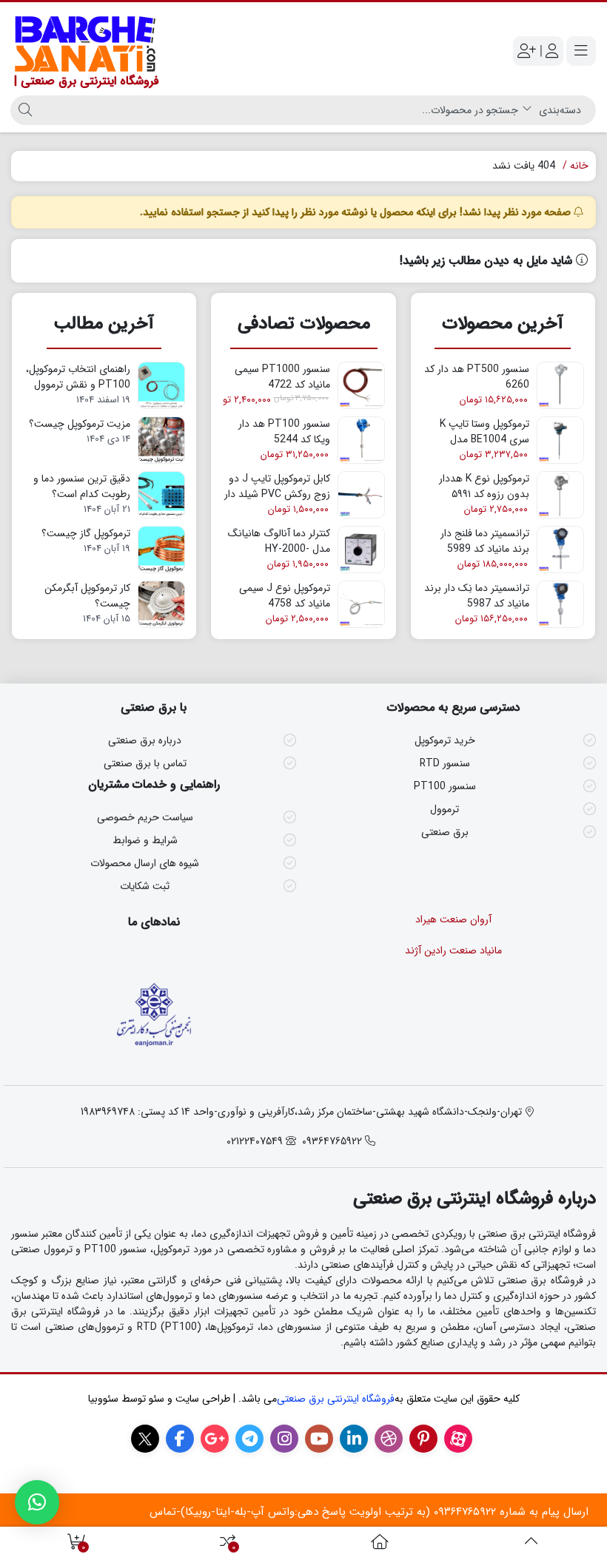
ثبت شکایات (145, 886)
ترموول (444, 809)
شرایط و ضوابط (145, 840)
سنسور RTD (445, 763)
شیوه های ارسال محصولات (144, 863)
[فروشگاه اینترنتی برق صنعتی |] (380, 1542)
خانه (579, 166)
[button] (37, 1502)
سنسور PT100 (445, 786)
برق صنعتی (445, 832)
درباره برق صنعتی (144, 740)
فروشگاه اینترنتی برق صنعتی (336, 1399)
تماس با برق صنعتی (145, 763)
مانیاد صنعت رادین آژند (453, 950)
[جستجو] (23, 110)
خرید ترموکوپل (445, 740)
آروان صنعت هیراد (453, 919)
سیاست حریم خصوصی (145, 817)
